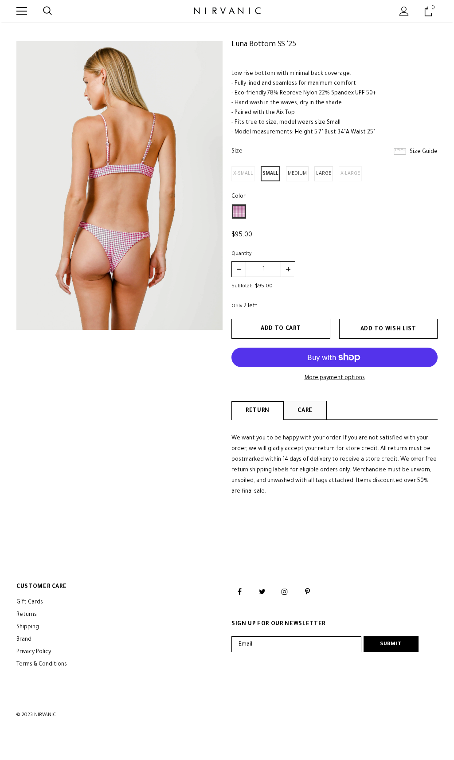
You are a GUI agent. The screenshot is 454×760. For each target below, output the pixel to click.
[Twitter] (262, 592)
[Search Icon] (47, 11)
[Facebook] (239, 592)
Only (236, 306)
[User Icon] (404, 11)
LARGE (323, 173)
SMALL (270, 173)
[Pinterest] (307, 592)
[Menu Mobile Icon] (21, 11)
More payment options (335, 378)
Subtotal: (241, 286)
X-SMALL (243, 173)
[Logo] (227, 11)
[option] (119, 185)
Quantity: (242, 254)
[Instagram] (285, 592)
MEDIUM (297, 173)
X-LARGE (350, 173)
